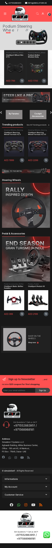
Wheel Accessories (27, 53)
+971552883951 (14, 3)
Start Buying (8, 32)
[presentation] (1, 113)
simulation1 (9, 471)
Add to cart (12, 81)
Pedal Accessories (11, 284)
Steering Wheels (24, 53)
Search (37, 13)
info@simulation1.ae (37, 3)
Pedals (30, 284)
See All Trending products (37, 125)
